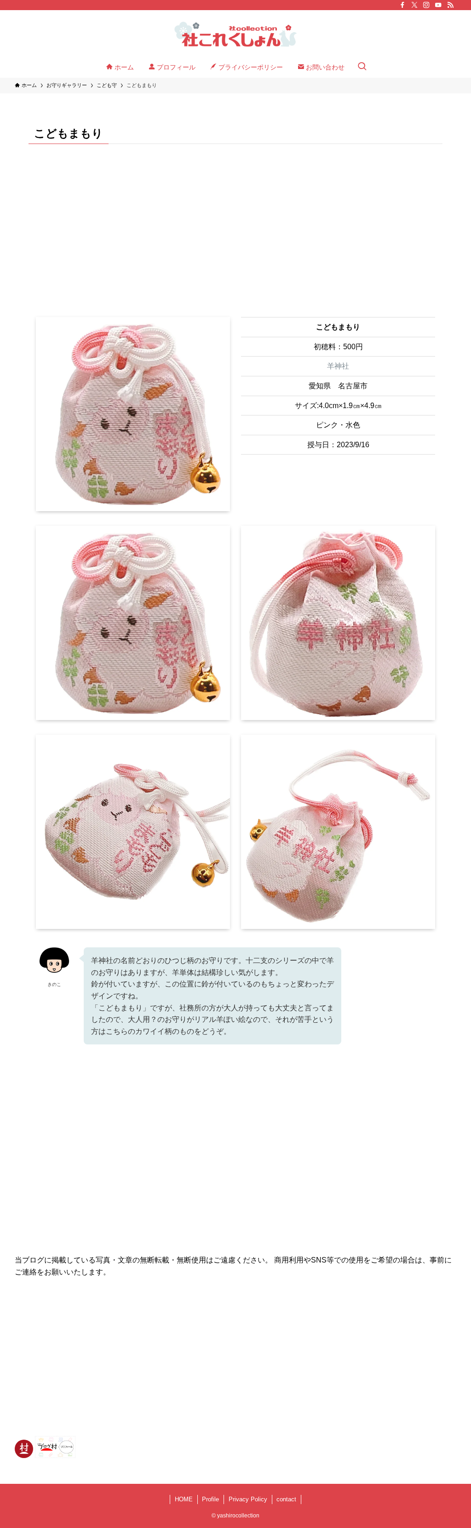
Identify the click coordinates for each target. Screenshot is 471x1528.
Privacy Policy (248, 1499)
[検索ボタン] (362, 67)
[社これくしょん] (235, 35)
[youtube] (438, 5)
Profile (210, 1499)
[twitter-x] (414, 5)
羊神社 (338, 366)
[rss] (450, 5)
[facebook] (402, 5)
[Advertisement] (235, 223)
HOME (184, 1499)
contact (286, 1499)
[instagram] (426, 5)
